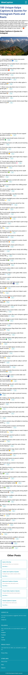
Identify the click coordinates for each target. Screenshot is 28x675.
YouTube (3, 639)
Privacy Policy (4, 653)
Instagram (3, 632)
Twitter (2, 637)
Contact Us (3, 619)
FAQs (2, 664)
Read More (4, 566)
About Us (3, 667)
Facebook (3, 634)
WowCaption (7, 2)
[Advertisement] (14, 119)
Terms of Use (4, 661)
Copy (16, 60)
